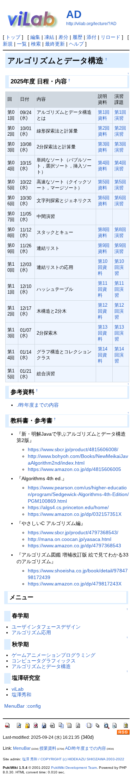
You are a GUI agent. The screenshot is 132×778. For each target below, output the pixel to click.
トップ (13, 37)
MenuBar (14, 706)
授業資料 (47, 748)
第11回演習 (119, 289)
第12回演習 (119, 311)
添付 (91, 37)
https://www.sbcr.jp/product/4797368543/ (73, 532)
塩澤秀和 (21, 694)
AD (74, 14)
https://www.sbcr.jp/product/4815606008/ (73, 449)
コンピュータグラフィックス (44, 661)
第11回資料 (102, 289)
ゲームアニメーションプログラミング (53, 655)
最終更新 (55, 44)
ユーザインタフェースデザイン (46, 627)
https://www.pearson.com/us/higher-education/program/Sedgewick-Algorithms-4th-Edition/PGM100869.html (78, 494)
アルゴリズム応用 (31, 632)
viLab (18, 689)
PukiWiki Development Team (74, 768)
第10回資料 (102, 267)
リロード (110, 37)
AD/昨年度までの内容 (85, 748)
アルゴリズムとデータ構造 (41, 666)
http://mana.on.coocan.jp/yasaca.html (69, 539)
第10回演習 (119, 267)
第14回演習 (119, 355)
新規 (8, 44)
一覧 (22, 44)
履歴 (77, 37)
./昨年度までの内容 (38, 405)
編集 (35, 37)
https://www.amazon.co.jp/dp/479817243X (74, 584)
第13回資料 (102, 333)
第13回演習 (119, 333)
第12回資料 (102, 311)
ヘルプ (76, 44)
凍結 (49, 37)
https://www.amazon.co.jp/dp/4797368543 (74, 545)
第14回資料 (102, 355)
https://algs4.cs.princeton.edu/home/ (68, 507)
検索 (36, 44)
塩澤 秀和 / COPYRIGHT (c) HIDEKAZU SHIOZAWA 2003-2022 (73, 759)
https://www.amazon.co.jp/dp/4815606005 (74, 469)
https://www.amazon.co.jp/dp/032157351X (74, 514)
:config (33, 706)
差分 (63, 37)
